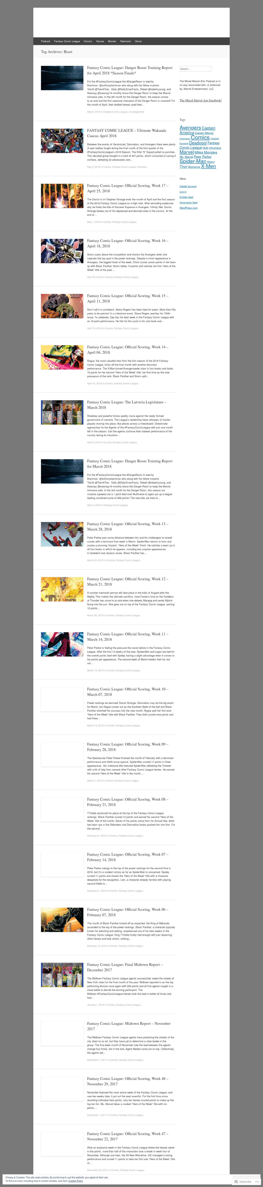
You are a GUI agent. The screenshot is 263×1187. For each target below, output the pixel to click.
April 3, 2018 (94, 505)
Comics (88, 41)
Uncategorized (136, 111)
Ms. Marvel (186, 157)
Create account (188, 186)
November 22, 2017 (97, 1170)
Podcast (45, 41)
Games (100, 41)
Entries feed (186, 197)
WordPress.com (189, 208)
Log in (183, 191)
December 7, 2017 (97, 1059)
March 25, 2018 (95, 615)
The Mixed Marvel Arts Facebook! (201, 100)
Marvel (187, 151)
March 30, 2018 (95, 560)
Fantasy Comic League (67, 41)
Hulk (205, 148)
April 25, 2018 (94, 277)
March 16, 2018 (95, 670)
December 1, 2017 (97, 1114)
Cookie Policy (76, 1180)
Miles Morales (206, 152)
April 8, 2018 (94, 442)
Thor (183, 166)
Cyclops (214, 138)
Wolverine (194, 167)
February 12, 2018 (96, 945)
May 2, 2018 (93, 166)
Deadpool (198, 142)
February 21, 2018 (96, 835)
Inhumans (215, 148)
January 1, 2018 (95, 1004)
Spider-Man (193, 161)
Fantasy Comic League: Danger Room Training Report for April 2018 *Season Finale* (130, 70)
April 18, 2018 (94, 328)
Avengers (190, 127)
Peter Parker (203, 156)
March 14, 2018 (95, 725)
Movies (112, 41)
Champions (185, 138)
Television (125, 41)
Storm (211, 162)
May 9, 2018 (93, 111)
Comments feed (188, 202)
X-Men (208, 166)
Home (138, 41)
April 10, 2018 (94, 383)
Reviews (142, 166)
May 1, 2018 (93, 221)
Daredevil (184, 143)
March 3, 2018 (94, 780)
